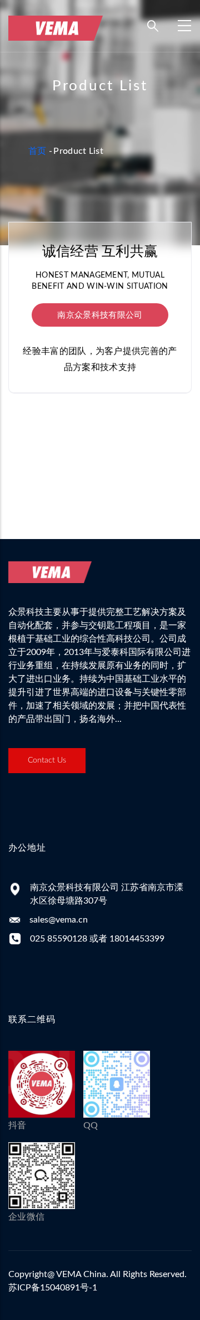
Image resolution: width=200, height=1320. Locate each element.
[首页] (55, 23)
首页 (37, 151)
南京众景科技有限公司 (99, 315)
